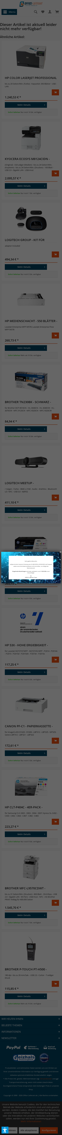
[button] (5, 1130)
